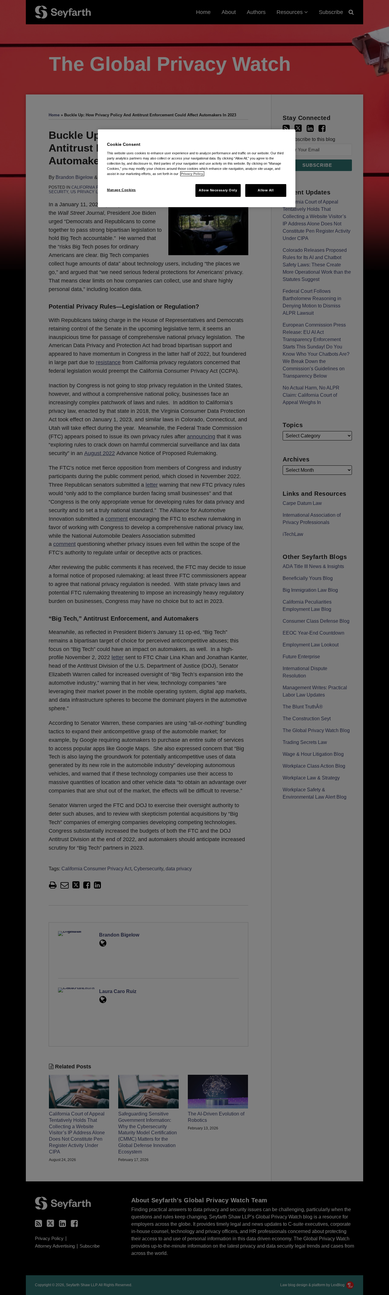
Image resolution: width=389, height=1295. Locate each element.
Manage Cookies (121, 190)
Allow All (266, 190)
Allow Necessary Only (218, 190)
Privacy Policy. (192, 174)
